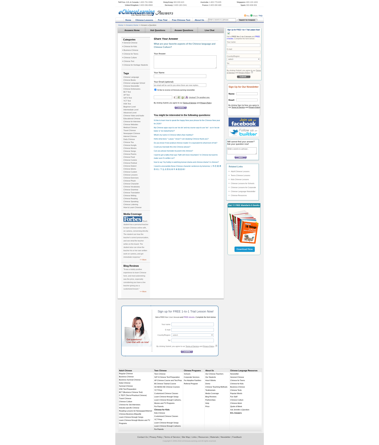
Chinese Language (131, 77)
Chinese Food (129, 157)
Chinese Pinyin (129, 181)
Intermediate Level (130, 110)
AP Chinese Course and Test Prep (168, 380)
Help (260, 16)
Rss (248, 16)
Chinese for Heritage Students (136, 65)
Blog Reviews (210, 397)
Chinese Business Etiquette (130, 414)
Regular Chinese (126, 374)
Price (207, 406)
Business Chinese (131, 50)
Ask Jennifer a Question (239, 410)
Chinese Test (129, 61)
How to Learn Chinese (132, 207)
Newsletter (234, 374)
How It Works (210, 380)
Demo (207, 384)
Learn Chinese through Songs (131, 417)
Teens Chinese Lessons (240, 175)
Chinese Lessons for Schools (242, 183)
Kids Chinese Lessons (240, 179)
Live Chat (209, 30)
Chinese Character (131, 184)
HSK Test (127, 104)
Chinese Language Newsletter (243, 191)
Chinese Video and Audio (133, 116)
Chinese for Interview (131, 122)
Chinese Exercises (131, 178)
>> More (143, 260)
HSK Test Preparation (127, 389)
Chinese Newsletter (131, 86)
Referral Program (191, 384)
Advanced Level (129, 113)
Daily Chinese (129, 139)
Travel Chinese (129, 130)
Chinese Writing (129, 196)
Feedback (237, 437)
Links (194, 437)
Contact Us (142, 437)
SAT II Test (127, 98)
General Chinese (130, 43)
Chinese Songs (129, 151)
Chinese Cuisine (130, 160)
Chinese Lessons (144, 20)
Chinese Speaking (130, 202)
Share (255, 16)
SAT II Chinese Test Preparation (167, 377)
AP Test (126, 95)
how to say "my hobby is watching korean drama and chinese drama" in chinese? (186, 162)
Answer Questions (184, 30)
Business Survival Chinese (130, 380)
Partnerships (210, 400)
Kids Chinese (159, 413)
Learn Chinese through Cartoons (167, 426)
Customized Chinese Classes (166, 393)
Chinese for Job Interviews (129, 405)
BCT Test (127, 92)
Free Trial (162, 20)
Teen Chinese (160, 370)
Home (128, 20)
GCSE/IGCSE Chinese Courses (167, 387)
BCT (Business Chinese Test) (131, 392)
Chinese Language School (134, 83)
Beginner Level (129, 107)
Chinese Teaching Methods (216, 387)
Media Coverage (212, 393)
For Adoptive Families (192, 380)
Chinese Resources (239, 195)
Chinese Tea (128, 142)
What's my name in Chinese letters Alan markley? (173, 135)
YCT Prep (158, 390)
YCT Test (127, 101)
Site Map (186, 437)
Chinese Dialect (129, 166)
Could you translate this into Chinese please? (172, 147)
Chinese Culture (130, 58)
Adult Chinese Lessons (240, 171)
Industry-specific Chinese (129, 408)
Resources (203, 437)
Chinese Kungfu (129, 145)
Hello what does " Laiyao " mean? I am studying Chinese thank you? (181, 139)
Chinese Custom (130, 172)
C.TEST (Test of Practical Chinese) (133, 395)
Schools (187, 374)
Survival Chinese (126, 386)
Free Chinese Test (181, 20)
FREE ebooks (189, 317)
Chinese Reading (130, 199)
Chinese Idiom (236, 403)
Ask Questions (157, 30)
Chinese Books (129, 80)
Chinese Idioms (129, 169)
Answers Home (132, 25)
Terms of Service (189, 103)
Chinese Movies (129, 148)
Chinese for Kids (130, 46)
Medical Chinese (130, 127)
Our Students (210, 377)
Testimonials (210, 390)
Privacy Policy (205, 103)
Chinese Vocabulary (131, 187)
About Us (199, 20)
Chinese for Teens (131, 54)
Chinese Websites (130, 125)
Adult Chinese (125, 370)
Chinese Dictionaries (131, 89)
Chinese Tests (236, 390)
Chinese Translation (131, 193)
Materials (214, 437)
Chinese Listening (130, 204)
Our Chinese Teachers (214, 374)
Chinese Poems (129, 154)
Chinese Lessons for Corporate (243, 187)
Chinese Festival (130, 163)
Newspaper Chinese (131, 133)
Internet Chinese (130, 136)
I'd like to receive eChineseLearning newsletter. (176, 90)
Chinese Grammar (130, 190)
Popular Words (236, 393)
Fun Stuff (233, 397)
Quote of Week (236, 406)
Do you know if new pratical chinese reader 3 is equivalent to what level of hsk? (185, 143)
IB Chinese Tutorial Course (165, 384)
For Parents (159, 406)
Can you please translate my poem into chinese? (173, 151)
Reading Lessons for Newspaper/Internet (135, 411)
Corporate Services (191, 377)
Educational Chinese (131, 119)
